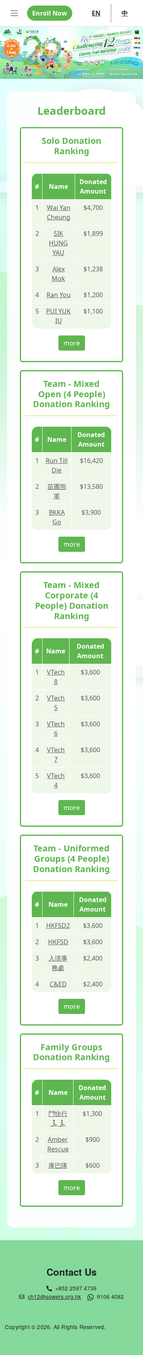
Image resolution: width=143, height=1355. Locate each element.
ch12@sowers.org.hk (54, 1296)
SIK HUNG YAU (58, 243)
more (72, 343)
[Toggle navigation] (14, 13)
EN (96, 13)
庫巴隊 (58, 1165)
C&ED (58, 984)
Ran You (58, 294)
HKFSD (58, 941)
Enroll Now (49, 13)
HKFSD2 (58, 925)
